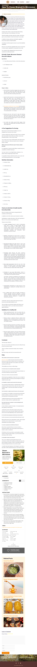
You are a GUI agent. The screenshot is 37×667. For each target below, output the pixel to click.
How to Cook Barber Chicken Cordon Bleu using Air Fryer (13, 596)
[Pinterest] (20, 663)
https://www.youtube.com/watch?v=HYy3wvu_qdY (12, 527)
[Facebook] (18, 663)
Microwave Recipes (5, 5)
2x (21, 480)
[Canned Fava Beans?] (13, 576)
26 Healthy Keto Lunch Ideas (11, 616)
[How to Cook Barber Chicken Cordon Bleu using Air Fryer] (13, 612)
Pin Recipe (20, 462)
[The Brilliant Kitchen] (8, 2)
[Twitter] (16, 663)
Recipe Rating (4, 633)
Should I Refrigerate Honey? (11, 579)
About (27, 2)
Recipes (22, 2)
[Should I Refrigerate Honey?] (13, 593)
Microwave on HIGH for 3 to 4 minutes (11, 106)
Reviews (13, 2)
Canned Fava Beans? (9, 561)
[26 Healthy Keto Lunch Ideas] (13, 626)
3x (23, 480)
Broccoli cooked (5, 359)
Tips (18, 2)
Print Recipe (8, 462)
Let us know (12, 551)
